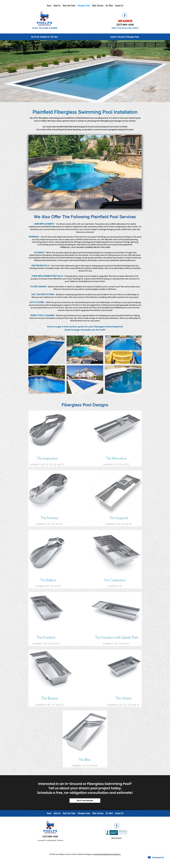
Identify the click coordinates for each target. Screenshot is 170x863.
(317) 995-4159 (50, 836)
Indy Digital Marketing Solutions (107, 854)
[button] (85, 172)
